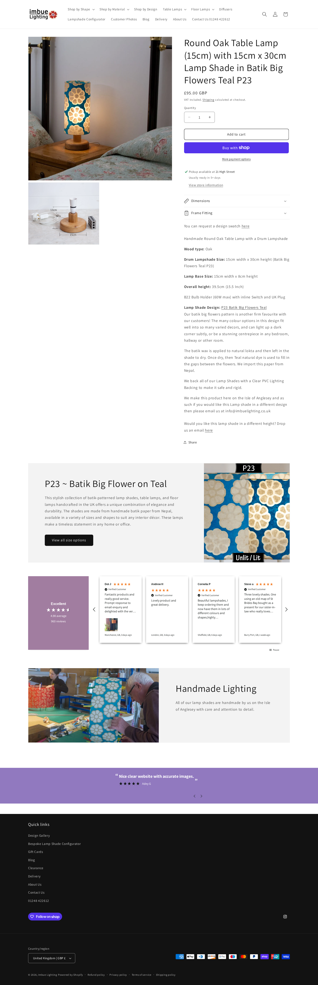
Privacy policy (118, 974)
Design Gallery (39, 835)
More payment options (236, 159)
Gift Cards (35, 851)
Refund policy (96, 974)
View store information (206, 185)
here (246, 225)
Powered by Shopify (70, 974)
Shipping (208, 100)
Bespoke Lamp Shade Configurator (54, 843)
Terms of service (141, 974)
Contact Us (36, 892)
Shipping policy (166, 974)
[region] (190, 609)
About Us (34, 884)
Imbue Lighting (47, 974)
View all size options (69, 540)
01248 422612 (38, 900)
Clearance (35, 868)
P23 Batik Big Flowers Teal (244, 307)
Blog (31, 860)
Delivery (34, 876)
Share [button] (192, 442)
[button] (80, 9)
